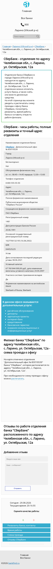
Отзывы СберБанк (17, 539)
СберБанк (10, 147)
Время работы (15, 530)
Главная (27, 11)
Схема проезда (15, 534)
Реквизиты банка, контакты (21, 525)
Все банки (27, 18)
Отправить (18, 488)
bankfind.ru (13, 563)
